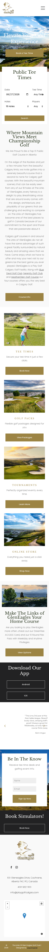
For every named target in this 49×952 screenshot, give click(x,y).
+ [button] (7, 903)
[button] (43, 8)
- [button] (7, 907)
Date (7, 89)
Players (36, 101)
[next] (44, 726)
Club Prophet (32, 948)
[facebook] (11, 867)
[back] (4, 726)
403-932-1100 (24, 887)
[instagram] (17, 867)
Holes (7, 101)
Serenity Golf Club (33, 273)
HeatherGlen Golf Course (25, 277)
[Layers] (41, 903)
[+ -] (24, 918)
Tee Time (37, 89)
